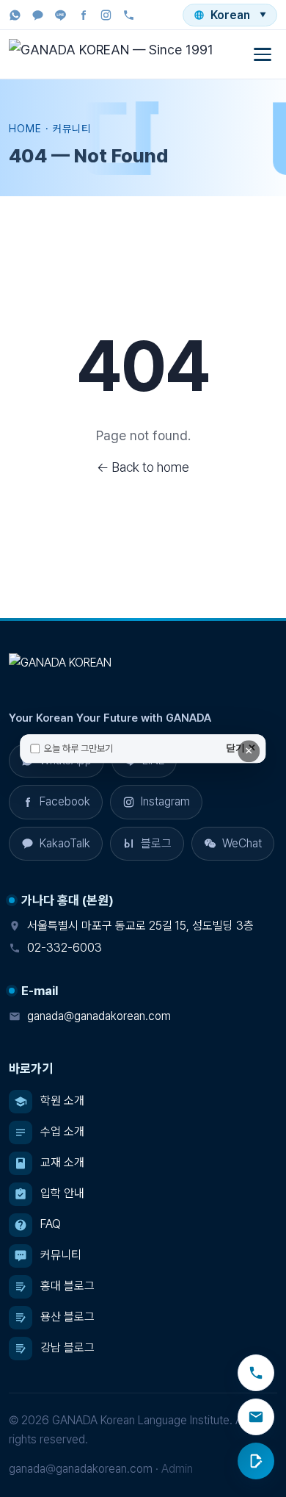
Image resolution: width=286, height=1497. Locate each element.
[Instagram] (106, 15)
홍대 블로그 (67, 1286)
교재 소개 (62, 1162)
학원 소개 (62, 1101)
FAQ (50, 1224)
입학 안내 (62, 1193)
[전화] (256, 1372)
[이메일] (256, 1417)
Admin (177, 1469)
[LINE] (60, 15)
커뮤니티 (60, 1255)
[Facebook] (83, 15)
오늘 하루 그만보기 (78, 748)
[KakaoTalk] (38, 15)
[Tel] (128, 15)
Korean (238, 15)
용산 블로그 (67, 1317)
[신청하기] (256, 1461)
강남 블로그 (67, 1347)
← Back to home (143, 467)
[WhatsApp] (15, 15)
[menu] (262, 54)
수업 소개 (62, 1131)
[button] (56, 844)
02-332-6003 (64, 948)
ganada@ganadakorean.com (99, 1016)
